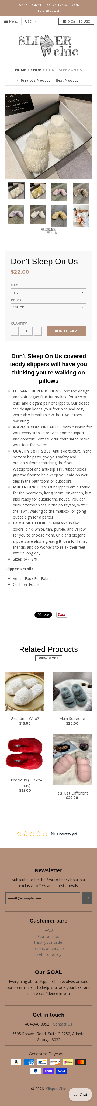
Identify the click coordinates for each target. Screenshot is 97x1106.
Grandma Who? (25, 718)
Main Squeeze (72, 718)
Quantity (19, 323)
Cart (79, 21)
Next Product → (69, 80)
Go (87, 898)
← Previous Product (33, 80)
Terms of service (48, 948)
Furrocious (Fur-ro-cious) (25, 782)
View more (48, 658)
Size (14, 285)
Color (16, 300)
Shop (36, 70)
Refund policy (48, 954)
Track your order (48, 942)
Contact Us (48, 936)
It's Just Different (72, 793)
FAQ (48, 930)
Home (20, 70)
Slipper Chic (56, 1088)
